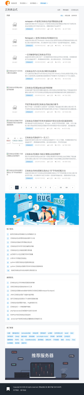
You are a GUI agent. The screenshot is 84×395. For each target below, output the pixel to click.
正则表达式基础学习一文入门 (37, 137)
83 (61, 187)
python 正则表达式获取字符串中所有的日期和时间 (26, 266)
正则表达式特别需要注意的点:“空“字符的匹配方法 (45, 171)
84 (67, 187)
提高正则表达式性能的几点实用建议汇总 (23, 234)
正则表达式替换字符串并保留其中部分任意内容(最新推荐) (49, 121)
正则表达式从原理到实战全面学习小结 (22, 238)
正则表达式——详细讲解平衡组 (20, 307)
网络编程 (43, 3)
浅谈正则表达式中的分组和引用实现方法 (24, 270)
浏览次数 (67, 15)
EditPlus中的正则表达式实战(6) (20, 315)
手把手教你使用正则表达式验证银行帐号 (41, 104)
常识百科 (23, 3)
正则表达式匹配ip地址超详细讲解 (38, 88)
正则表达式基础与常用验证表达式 (21, 242)
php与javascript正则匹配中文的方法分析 (23, 311)
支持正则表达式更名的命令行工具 (21, 286)
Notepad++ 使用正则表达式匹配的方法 (41, 38)
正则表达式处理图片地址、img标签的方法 (23, 303)
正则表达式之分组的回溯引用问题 (21, 250)
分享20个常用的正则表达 (18, 258)
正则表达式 (74, 10)
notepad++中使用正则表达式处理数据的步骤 (43, 21)
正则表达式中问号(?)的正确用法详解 (22, 246)
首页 (58, 10)
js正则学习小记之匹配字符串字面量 (21, 254)
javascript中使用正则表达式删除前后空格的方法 (26, 319)
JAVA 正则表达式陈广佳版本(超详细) (22, 294)
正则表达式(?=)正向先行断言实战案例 (40, 71)
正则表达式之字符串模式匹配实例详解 (22, 282)
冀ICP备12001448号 (54, 387)
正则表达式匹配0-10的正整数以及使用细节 (42, 154)
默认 (62, 15)
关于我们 (16, 390)
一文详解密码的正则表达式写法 (38, 54)
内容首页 (14, 3)
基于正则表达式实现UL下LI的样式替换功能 (24, 298)
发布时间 (74, 15)
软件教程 (33, 3)
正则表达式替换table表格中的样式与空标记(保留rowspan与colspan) (32, 290)
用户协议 (23, 390)
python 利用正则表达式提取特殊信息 (22, 262)
